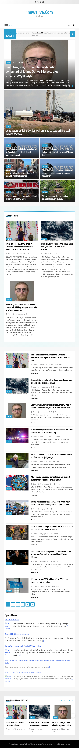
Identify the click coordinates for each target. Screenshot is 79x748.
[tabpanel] (39, 64)
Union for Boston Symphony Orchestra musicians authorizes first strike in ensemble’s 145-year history (51, 554)
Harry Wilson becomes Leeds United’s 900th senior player (23, 646)
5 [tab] (69, 700)
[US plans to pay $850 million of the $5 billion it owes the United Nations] (17, 585)
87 (27, 605)
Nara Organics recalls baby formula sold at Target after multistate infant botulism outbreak (21, 152)
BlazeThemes (65, 744)
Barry (9, 253)
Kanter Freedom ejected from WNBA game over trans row (23, 672)
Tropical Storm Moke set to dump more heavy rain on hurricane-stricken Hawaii (44, 33)
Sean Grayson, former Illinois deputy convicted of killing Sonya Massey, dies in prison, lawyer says (22, 307)
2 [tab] (70, 86)
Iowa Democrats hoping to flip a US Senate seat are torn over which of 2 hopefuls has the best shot (20, 173)
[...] (67, 626)
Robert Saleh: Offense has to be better (17, 634)
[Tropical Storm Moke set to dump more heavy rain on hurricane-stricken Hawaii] (57, 231)
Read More (34, 373)
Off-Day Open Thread (12, 620)
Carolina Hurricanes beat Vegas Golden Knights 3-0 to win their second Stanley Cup (57, 152)
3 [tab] (73, 86)
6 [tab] (72, 700)
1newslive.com (39, 12)
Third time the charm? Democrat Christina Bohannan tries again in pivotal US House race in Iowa (34, 71)
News (8, 63)
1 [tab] (67, 86)
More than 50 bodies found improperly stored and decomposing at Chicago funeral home (57, 173)
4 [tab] (67, 700)
